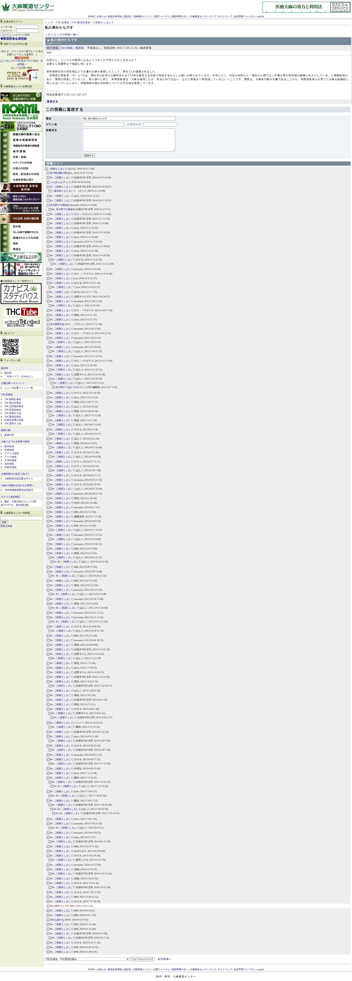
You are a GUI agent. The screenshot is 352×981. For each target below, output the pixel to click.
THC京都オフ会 (12, 413)
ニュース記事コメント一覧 (18, 387)
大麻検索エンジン (142, 16)
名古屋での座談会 (59, 205)
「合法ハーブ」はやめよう (18, 376)
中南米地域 (10, 467)
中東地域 (9, 449)
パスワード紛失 (21, 35)
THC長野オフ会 (12, 423)
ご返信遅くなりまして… (64, 190)
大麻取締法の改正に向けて (15, 474)
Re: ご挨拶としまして (61, 177)
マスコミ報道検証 (10, 497)
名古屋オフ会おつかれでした (71, 387)
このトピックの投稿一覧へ (62, 34)
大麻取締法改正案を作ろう (18, 478)
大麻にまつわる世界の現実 (15, 441)
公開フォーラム (161, 16)
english (260, 16)
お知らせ (101, 16)
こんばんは (56, 182)
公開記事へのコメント (13, 383)
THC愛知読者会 (12, 416)
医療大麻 (5, 430)
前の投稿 (52, 48)
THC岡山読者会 (12, 402)
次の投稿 (67, 48)
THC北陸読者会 (12, 409)
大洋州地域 (10, 460)
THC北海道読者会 (13, 406)
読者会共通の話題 (13, 420)
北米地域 (9, 463)
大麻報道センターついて (203, 16)
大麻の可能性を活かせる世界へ (17, 485)
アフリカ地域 (11, 453)
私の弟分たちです (59, 906)
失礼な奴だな (57, 919)
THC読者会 (7, 394)
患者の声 (9, 435)
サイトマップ (225, 16)
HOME (91, 16)
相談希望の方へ (180, 16)
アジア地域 (10, 456)
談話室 (127, 16)
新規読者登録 (115, 16)
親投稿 (80, 48)
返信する (52, 101)
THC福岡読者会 (12, 399)
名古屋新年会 (57, 324)
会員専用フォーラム (244, 16)
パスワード (134, 124)
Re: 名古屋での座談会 (63, 209)
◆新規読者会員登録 (13, 38)
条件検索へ (165, 959)
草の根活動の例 (58, 173)
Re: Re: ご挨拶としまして (67, 561)
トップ (49, 22)
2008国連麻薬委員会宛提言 (18, 490)
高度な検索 (6, 526)
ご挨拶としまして (103, 22)
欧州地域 (9, 446)
